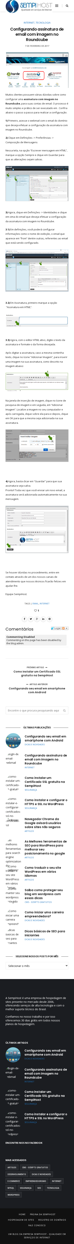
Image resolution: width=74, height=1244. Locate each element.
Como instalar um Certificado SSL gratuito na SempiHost (45, 782)
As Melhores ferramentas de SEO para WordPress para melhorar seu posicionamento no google (46, 847)
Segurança (25, 1188)
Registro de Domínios (52, 1220)
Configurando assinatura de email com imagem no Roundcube (46, 759)
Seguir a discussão (65, 628)
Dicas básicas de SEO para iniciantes (45, 933)
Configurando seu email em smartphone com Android (45, 738)
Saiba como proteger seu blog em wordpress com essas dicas (44, 894)
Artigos (12, 1167)
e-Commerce (14, 1181)
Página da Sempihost (42, 1214)
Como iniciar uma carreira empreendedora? (44, 914)
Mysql (11, 1188)
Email (35, 603)
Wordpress (14, 1194)
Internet (29, 22)
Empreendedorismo (36, 1181)
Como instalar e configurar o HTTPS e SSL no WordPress (46, 802)
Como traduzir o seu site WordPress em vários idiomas (43, 872)
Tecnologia (43, 22)
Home (22, 1214)
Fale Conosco (37, 1225)
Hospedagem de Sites (21, 1220)
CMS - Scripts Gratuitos (35, 1167)
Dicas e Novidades (41, 1174)
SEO (39, 1188)
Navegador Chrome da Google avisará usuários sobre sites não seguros (43, 823)
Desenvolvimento (17, 1174)
